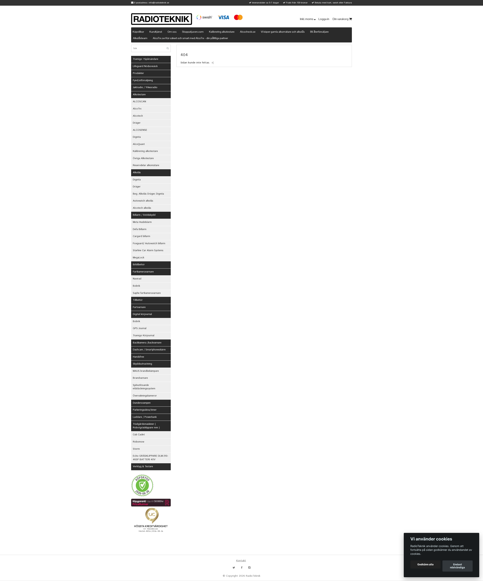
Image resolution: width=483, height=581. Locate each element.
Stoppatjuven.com (193, 31)
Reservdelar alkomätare (146, 165)
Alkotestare (139, 94)
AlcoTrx (137, 109)
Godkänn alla (425, 564)
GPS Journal (139, 328)
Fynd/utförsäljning (143, 80)
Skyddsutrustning (142, 364)
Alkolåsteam (140, 38)
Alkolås (137, 172)
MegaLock (138, 257)
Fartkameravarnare (143, 272)
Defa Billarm (139, 229)
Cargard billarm (141, 236)
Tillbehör (138, 300)
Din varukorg (341, 19)
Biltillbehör (139, 264)
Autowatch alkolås (143, 201)
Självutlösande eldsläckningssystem (144, 387)
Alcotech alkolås (142, 208)
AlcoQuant (139, 144)
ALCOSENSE (140, 130)
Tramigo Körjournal (143, 335)
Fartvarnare (139, 307)
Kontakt (241, 561)
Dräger (137, 123)
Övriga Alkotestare (143, 158)
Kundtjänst (155, 31)
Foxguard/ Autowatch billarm (149, 243)
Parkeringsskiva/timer (145, 410)
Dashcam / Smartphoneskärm (149, 350)
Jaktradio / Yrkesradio (145, 87)
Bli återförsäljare (319, 31)
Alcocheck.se (247, 31)
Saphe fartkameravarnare (147, 293)
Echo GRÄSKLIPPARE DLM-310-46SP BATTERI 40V (150, 457)
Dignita (137, 137)
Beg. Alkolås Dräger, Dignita (148, 194)
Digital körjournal (142, 314)
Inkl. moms (307, 19)
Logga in (324, 19)
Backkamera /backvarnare (147, 343)
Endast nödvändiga (457, 566)
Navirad (137, 279)
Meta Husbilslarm (142, 222)
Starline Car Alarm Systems (148, 250)
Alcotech (138, 116)
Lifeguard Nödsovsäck (145, 66)
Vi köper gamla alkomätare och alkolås (283, 31)
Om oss (172, 31)
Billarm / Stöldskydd (144, 215)
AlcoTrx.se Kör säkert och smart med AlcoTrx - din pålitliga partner (190, 38)
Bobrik (136, 286)
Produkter (138, 73)
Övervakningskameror (145, 396)
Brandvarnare (140, 378)
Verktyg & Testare (143, 466)
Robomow (138, 442)
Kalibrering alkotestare (222, 31)
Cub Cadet (139, 434)
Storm (136, 449)
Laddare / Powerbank (145, 417)
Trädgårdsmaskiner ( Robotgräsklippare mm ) (146, 425)
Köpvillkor (138, 31)
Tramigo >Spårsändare (145, 59)
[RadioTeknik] (161, 19)
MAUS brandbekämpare (146, 371)
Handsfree (138, 357)
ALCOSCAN (139, 101)
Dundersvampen (142, 403)
